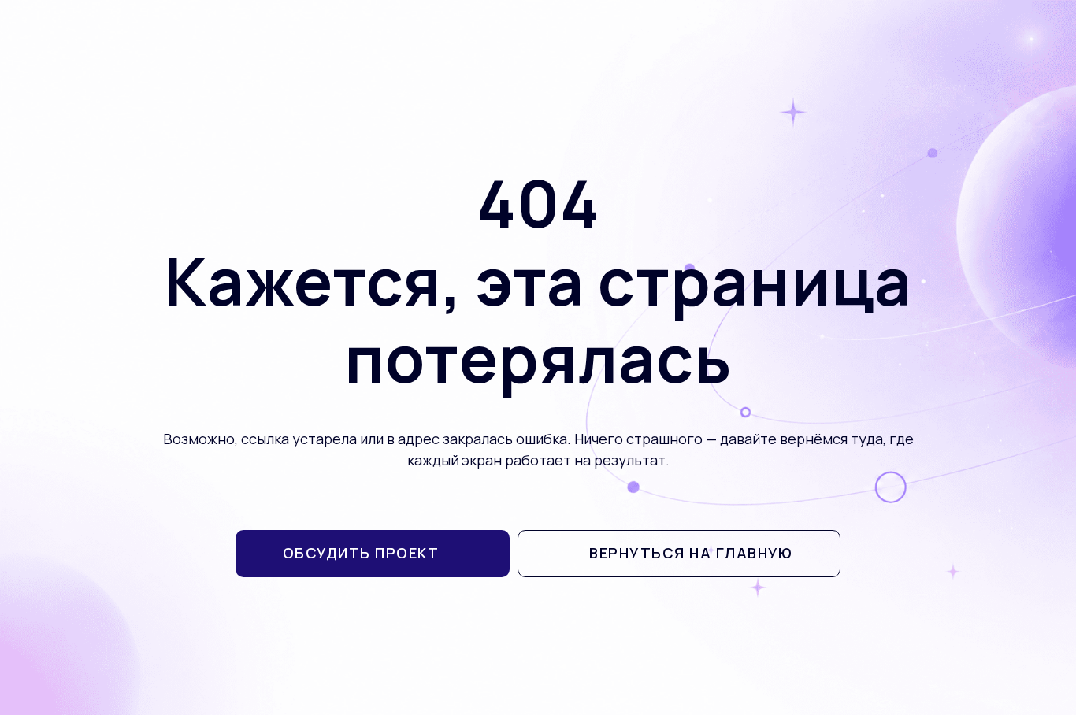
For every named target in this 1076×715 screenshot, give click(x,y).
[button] (373, 553)
